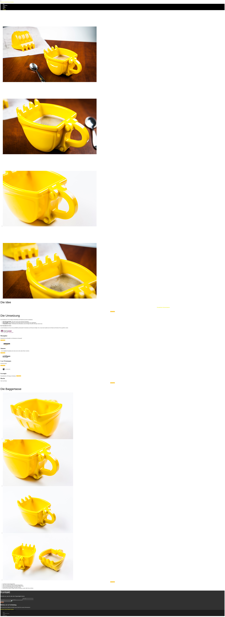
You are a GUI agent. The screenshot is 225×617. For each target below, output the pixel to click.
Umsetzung (5, 5)
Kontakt (4, 9)
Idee (3, 4)
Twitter (5, 2)
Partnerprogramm (6, 613)
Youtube (12, 2)
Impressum (5, 615)
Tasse (4, 6)
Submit (2, 602)
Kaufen (4, 7)
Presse (4, 614)
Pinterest (8, 2)
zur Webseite (2, 340)
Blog (4, 8)
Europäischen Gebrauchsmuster (163, 307)
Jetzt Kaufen (112, 311)
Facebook (2, 2)
